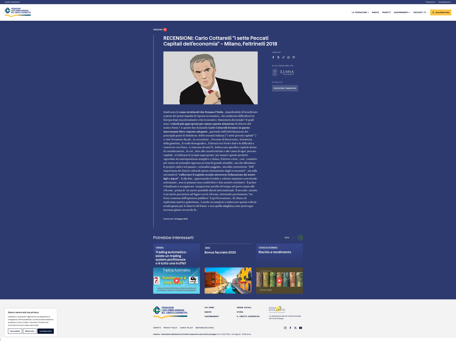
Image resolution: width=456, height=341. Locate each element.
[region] (31, 322)
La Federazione (359, 12)
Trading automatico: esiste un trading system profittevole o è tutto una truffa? (171, 257)
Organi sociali (244, 307)
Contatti (157, 328)
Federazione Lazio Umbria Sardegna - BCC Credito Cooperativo (18, 12)
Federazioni (430, 2)
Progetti (386, 12)
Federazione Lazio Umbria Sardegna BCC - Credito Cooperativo (170, 312)
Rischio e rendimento (275, 252)
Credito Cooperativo (12, 2)
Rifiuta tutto (29, 331)
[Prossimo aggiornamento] (300, 237)
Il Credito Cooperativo (248, 316)
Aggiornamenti (401, 12)
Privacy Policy (171, 328)
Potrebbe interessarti (173, 237)
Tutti (287, 238)
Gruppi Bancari (444, 2)
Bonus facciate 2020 (220, 252)
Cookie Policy (186, 328)
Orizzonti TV (419, 12)
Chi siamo (209, 307)
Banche (375, 12)
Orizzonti (159, 29)
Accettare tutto (46, 331)
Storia (240, 312)
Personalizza (15, 331)
